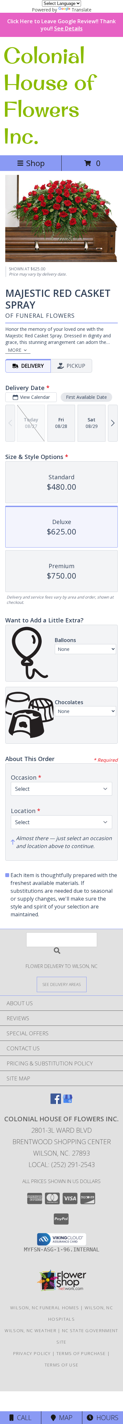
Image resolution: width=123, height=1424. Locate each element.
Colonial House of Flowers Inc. (48, 95)
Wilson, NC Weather (30, 1330)
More (14, 350)
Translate (82, 10)
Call (22, 1417)
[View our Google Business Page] (67, 1102)
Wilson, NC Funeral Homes (44, 1308)
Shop (35, 163)
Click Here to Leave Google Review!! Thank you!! (61, 25)
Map (64, 1417)
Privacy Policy (32, 1353)
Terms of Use (62, 1365)
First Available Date (86, 397)
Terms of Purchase (81, 1353)
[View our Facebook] (56, 1102)
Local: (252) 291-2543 (62, 1164)
